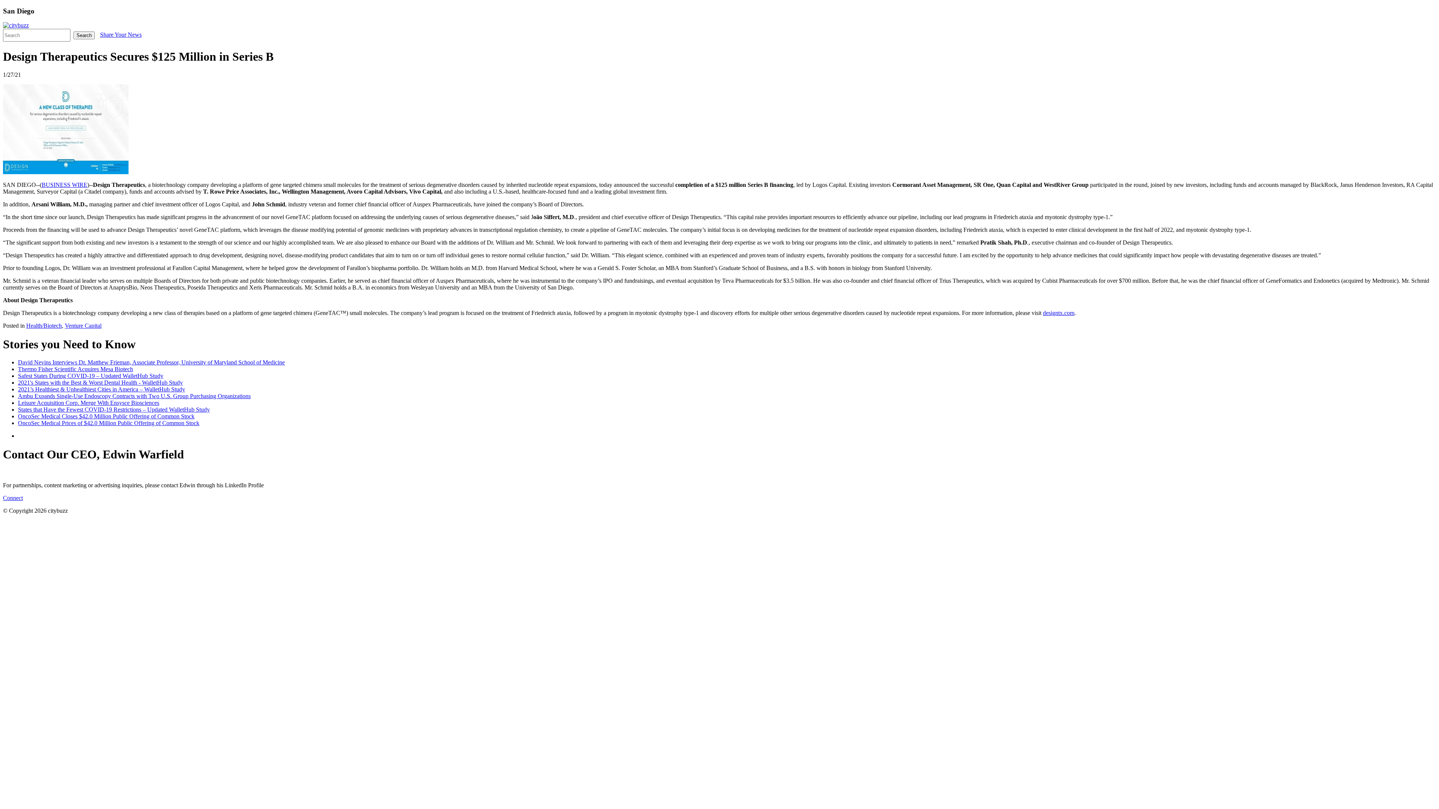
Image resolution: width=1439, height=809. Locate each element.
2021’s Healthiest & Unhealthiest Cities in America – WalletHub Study (101, 389)
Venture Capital (83, 325)
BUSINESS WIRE (64, 185)
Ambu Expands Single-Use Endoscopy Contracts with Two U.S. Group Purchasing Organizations (134, 396)
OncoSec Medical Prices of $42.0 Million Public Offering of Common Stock (108, 423)
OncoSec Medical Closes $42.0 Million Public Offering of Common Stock (106, 416)
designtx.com (1058, 313)
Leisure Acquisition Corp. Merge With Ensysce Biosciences (88, 403)
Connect (13, 498)
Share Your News (121, 34)
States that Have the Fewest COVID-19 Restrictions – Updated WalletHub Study (114, 409)
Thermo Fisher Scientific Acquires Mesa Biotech (75, 369)
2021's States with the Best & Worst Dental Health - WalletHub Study (100, 382)
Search (84, 35)
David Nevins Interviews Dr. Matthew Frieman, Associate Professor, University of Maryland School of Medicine (151, 362)
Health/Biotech (44, 325)
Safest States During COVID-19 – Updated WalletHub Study (90, 376)
